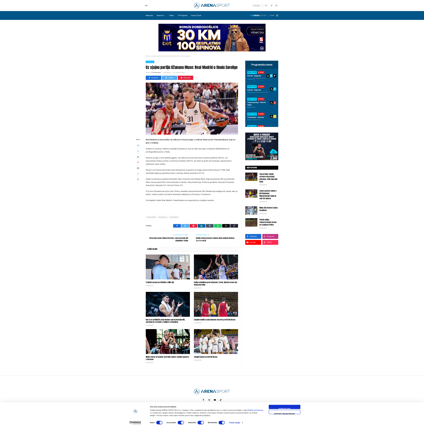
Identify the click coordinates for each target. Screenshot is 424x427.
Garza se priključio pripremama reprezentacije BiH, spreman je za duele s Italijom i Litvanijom (165, 321)
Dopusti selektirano (284, 413)
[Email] (138, 168)
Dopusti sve (284, 408)
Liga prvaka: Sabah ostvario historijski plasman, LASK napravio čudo (268, 178)
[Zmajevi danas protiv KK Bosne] (216, 341)
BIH (146, 5)
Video (171, 15)
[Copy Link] (138, 179)
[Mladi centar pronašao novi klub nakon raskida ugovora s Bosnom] (168, 341)
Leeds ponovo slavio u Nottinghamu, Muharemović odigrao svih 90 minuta (267, 195)
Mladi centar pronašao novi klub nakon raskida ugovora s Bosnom (167, 358)
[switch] (181, 422)
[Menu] (277, 15)
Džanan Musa (151, 217)
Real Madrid (174, 217)
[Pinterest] (138, 162)
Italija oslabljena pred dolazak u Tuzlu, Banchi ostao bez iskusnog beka (215, 283)
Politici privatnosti (255, 410)
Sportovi (160, 15)
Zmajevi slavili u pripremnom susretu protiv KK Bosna (214, 320)
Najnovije (149, 15)
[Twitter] (138, 151)
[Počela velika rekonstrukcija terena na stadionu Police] (251, 222)
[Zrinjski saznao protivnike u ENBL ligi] (168, 267)
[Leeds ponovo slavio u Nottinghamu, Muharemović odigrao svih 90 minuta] (251, 193)
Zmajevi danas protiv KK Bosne (205, 357)
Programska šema (261, 64)
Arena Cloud (196, 15)
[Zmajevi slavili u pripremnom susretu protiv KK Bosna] (216, 304)
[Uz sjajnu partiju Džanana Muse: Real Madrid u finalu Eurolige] (192, 109)
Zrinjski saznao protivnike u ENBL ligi (160, 282)
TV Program (182, 15)
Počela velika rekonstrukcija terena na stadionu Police (267, 222)
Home (148, 56)
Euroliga (150, 62)
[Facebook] (138, 145)
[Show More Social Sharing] (196, 78)
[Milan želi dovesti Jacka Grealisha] (251, 210)
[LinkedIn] (138, 157)
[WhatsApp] (138, 173)
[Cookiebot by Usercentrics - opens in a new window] (135, 422)
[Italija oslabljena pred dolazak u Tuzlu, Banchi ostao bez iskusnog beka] (216, 267)
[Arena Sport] (212, 5)
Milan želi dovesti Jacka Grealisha (268, 209)
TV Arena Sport (156, 72)
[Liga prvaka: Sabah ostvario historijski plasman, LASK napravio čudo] (251, 177)
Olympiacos (163, 217)
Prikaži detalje (234, 423)
